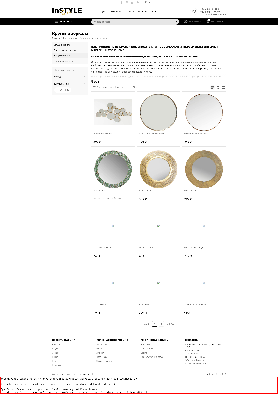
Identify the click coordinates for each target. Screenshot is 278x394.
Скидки (55, 353)
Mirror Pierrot (99, 191)
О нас (99, 349)
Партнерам (101, 357)
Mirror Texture (190, 191)
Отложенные (147, 349)
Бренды (55, 361)
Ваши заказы (147, 344)
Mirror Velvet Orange (193, 247)
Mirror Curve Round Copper (151, 134)
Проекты (142, 11)
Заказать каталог (104, 361)
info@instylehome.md (195, 360)
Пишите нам (102, 344)
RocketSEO (221, 374)
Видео (154, 11)
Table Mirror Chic (146, 247)
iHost (93, 374)
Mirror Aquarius (146, 191)
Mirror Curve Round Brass (196, 134)
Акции (55, 349)
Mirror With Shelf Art (102, 247)
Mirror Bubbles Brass (103, 134)
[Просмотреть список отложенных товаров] (193, 13)
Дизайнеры (115, 11)
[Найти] (176, 22)
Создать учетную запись (152, 357)
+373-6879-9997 (210, 11)
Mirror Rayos (144, 304)
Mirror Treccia (99, 304)
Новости (130, 11)
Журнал (100, 353)
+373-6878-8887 (210, 8)
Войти (144, 353)
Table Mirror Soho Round (195, 304)
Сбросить (64, 90)
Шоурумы (101, 11)
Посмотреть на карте (195, 363)
